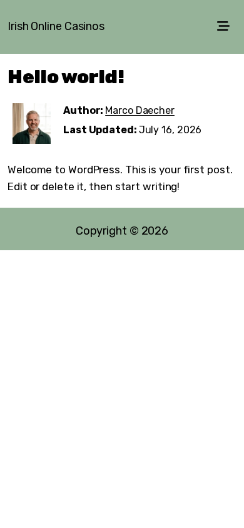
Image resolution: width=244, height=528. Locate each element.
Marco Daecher (140, 110)
